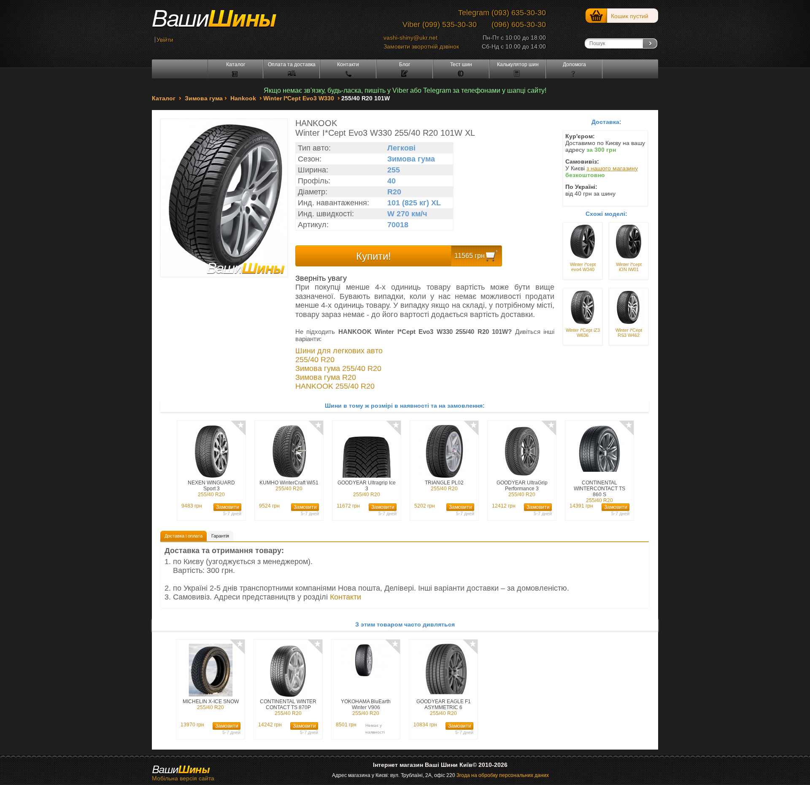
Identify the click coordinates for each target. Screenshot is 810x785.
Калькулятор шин (518, 64)
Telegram (473, 12)
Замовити (227, 507)
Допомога (574, 64)
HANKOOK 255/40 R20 (335, 386)
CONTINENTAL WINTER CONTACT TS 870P (288, 707)
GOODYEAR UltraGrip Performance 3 (522, 488)
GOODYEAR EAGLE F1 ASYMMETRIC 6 (443, 707)
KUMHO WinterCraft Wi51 (289, 486)
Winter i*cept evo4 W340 (583, 267)
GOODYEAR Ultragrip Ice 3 (367, 488)
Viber (411, 24)
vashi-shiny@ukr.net (410, 37)
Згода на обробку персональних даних (502, 775)
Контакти (348, 64)
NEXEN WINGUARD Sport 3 (211, 488)
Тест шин (461, 64)
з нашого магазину (612, 168)
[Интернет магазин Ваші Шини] (223, 21)
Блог (404, 64)
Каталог (235, 64)
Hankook (243, 98)
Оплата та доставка (292, 64)
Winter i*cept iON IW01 (629, 267)
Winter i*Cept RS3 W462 (629, 333)
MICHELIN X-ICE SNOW (211, 704)
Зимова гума (204, 98)
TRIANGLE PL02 (444, 486)
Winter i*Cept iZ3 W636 (583, 333)
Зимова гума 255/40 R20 (338, 368)
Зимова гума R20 (325, 377)
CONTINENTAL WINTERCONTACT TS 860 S (599, 491)
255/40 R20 (315, 359)
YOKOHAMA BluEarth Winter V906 (366, 707)
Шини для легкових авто (339, 351)
